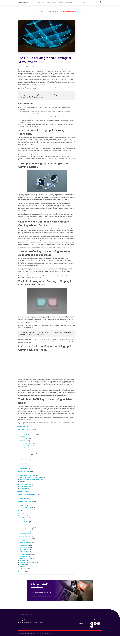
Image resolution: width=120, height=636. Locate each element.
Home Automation (24, 519)
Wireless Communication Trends (26, 429)
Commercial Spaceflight (26, 531)
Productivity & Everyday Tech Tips (28, 562)
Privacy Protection (24, 450)
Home (42, 11)
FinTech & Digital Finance (52, 11)
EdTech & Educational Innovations (26, 462)
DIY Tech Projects (24, 556)
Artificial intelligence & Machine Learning (30, 473)
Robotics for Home (24, 522)
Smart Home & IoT (23, 516)
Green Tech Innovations (25, 542)
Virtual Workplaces (24, 438)
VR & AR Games (24, 441)
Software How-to (24, 568)
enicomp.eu (48, 633)
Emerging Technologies (24, 471)
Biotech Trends (23, 505)
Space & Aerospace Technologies (26, 527)
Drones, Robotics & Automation (26, 453)
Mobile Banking (23, 488)
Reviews (20, 513)
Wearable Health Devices (26, 507)
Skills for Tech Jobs (24, 551)
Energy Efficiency (24, 540)
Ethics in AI (22, 448)
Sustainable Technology (24, 536)
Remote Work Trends (25, 549)
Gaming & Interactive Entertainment (27, 494)
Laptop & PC (23, 560)
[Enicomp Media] (23, 2)
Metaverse (22, 436)
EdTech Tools (23, 464)
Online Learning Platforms (26, 466)
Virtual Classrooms (24, 468)
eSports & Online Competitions (27, 496)
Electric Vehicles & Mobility (26, 538)
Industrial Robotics (24, 459)
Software (22, 566)
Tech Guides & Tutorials (24, 554)
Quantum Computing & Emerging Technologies (31, 479)
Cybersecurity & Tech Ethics (25, 444)
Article (20, 432)
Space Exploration (24, 533)
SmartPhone (23, 524)
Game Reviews (23, 498)
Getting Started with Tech (26, 558)
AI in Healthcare (24, 503)
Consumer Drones (24, 457)
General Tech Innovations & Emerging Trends (31, 477)
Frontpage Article (22, 491)
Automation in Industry (25, 455)
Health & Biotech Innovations (25, 501)
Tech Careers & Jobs (23, 545)
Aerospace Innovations (25, 529)
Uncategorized (22, 571)
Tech (21, 481)
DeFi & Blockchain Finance (26, 486)
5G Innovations (22, 426)
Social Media (23, 564)
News (19, 510)
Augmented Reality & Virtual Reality (27, 435)
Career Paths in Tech (25, 547)
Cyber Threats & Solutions (26, 445)
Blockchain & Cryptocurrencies (27, 475)
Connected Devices (24, 517)
